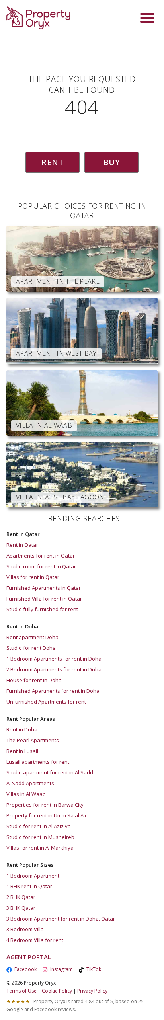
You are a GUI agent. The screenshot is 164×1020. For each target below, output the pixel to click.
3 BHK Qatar (20, 907)
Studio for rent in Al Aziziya (38, 826)
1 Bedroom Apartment (32, 875)
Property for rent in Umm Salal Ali (46, 815)
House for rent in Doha (34, 680)
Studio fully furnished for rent (42, 609)
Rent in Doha (21, 729)
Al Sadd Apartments (30, 783)
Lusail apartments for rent (37, 761)
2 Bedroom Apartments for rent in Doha (54, 669)
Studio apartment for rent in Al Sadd (49, 772)
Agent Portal (28, 957)
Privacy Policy (92, 990)
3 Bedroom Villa (25, 929)
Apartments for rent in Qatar (40, 555)
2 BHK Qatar (20, 897)
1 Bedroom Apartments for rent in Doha (54, 658)
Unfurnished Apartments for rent (46, 701)
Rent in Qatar (22, 544)
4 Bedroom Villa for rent (34, 940)
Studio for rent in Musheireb (40, 837)
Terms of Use (21, 990)
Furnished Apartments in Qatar (43, 587)
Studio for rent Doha (31, 647)
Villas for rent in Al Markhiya (40, 847)
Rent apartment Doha (32, 637)
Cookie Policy (57, 990)
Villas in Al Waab (26, 794)
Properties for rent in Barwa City (45, 804)
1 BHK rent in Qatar (29, 886)
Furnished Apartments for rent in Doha (53, 690)
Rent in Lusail (22, 751)
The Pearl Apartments (32, 740)
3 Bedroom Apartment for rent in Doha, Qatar (60, 918)
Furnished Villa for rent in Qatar (44, 598)
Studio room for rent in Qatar (41, 566)
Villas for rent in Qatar (32, 577)
